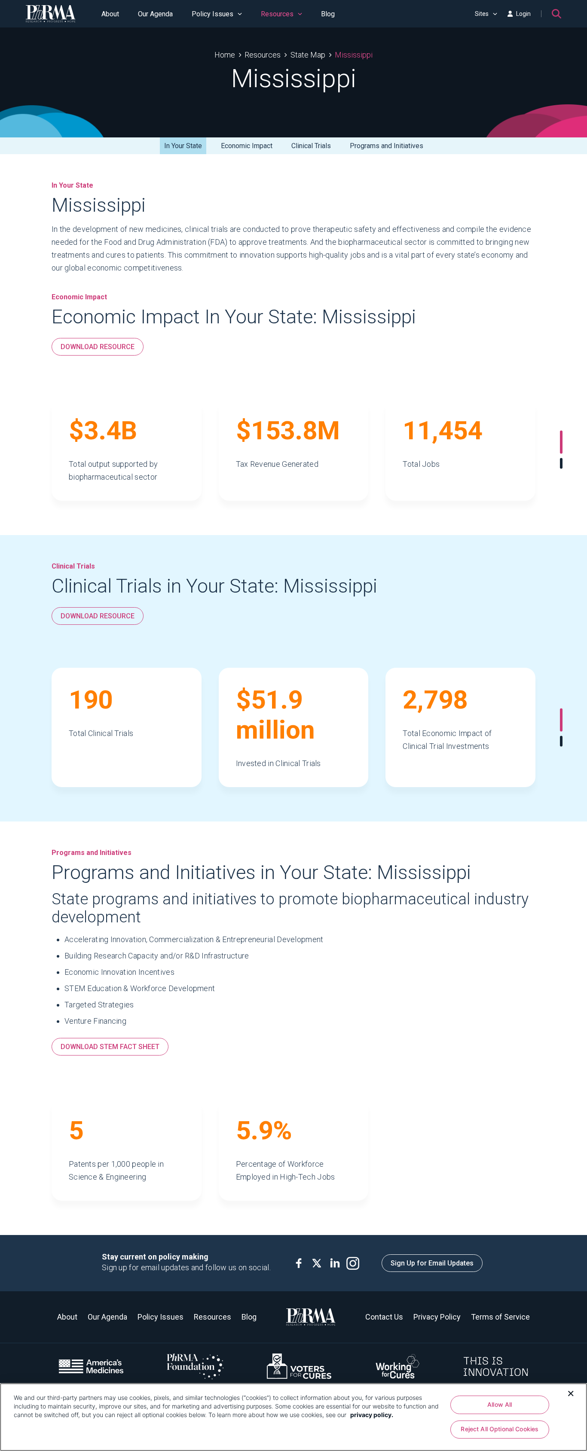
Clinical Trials (311, 146)
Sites (482, 13)
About (110, 14)
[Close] (570, 1392)
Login (523, 13)
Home (224, 54)
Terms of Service (500, 1316)
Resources (277, 14)
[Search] (556, 13)
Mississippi (354, 54)
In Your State (183, 146)
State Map (307, 54)
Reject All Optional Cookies (499, 1429)
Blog (328, 14)
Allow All (499, 1404)
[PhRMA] (51, 13)
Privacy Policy (437, 1316)
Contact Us (384, 1316)
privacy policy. (371, 1414)
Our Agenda (155, 14)
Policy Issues (212, 14)
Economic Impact (246, 146)
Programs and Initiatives (386, 146)
